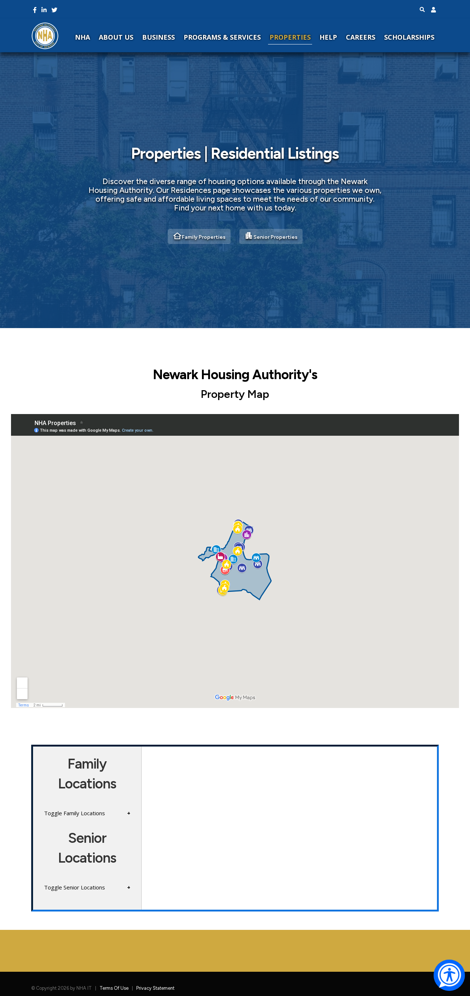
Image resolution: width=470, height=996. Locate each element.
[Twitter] (54, 10)
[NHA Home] (45, 35)
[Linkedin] (44, 10)
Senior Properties (271, 236)
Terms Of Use (114, 988)
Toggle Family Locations (74, 813)
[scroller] (457, 987)
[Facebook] (35, 10)
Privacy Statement (155, 988)
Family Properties (199, 236)
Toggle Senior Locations (74, 887)
